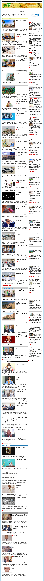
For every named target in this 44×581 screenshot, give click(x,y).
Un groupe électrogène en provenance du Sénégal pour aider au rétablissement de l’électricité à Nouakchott (21, 193)
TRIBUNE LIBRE (32, 117)
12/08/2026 (17, 419)
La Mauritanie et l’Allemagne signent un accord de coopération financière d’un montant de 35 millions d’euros (21, 259)
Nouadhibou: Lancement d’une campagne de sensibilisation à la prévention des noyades (21, 273)
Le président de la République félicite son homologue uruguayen (21, 324)
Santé (30, 229)
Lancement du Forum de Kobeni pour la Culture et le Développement (35, 218)
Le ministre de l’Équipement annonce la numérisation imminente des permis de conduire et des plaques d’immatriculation (35, 95)
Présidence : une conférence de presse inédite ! (35, 45)
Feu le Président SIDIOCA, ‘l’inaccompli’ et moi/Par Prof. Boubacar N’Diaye (18, 557)
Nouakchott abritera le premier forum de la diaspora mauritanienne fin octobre (21, 313)
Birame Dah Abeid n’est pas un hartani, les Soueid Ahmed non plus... (21, 498)
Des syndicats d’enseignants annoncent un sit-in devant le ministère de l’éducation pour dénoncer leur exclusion (34, 279)
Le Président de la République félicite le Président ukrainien (21, 347)
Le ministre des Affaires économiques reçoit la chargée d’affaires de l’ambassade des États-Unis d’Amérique (35, 272)
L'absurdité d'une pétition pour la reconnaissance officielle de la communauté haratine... (21, 447)
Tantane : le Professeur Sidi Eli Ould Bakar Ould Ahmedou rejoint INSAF (34, 63)
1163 (10, 359)
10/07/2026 (17, 473)
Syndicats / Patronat (32, 276)
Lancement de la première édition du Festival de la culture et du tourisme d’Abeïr (35, 224)
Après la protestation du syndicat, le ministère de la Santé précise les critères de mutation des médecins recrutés (35, 242)
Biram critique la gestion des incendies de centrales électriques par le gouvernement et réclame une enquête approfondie (21, 364)
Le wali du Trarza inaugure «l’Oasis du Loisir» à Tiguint (21, 246)
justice (30, 186)
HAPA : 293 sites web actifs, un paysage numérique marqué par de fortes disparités (35, 347)
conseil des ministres (32, 202)
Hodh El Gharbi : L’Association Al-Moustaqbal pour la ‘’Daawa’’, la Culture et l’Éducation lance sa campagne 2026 (35, 174)
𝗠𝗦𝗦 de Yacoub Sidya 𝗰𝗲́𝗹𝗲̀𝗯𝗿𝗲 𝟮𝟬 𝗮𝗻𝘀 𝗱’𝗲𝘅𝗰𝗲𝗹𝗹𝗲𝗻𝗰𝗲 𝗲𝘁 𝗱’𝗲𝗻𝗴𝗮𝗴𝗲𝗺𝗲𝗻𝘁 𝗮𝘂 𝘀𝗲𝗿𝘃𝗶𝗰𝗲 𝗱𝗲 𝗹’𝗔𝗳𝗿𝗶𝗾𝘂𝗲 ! (21, 486)
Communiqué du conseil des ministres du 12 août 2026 (34, 204)
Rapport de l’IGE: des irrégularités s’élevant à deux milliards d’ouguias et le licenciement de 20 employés (35, 200)
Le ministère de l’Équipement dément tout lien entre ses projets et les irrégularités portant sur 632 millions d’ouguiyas (35, 198)
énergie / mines (31, 134)
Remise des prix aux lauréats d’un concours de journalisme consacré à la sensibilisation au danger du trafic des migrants (35, 356)
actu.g (30, 310)
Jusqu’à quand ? (15, 535)
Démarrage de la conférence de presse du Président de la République (34, 355)
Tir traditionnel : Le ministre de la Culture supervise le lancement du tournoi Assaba (34, 258)
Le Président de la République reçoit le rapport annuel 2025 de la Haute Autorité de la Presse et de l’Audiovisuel (35, 353)
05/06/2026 (17, 487)
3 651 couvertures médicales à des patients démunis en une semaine (35, 245)
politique (30, 52)
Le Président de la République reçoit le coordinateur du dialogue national (21, 60)
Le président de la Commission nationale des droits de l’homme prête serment (35, 169)
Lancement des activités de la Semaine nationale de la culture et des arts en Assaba (34, 227)
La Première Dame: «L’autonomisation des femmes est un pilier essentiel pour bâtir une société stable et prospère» (34, 342)
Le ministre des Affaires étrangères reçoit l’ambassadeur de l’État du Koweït (21, 290)
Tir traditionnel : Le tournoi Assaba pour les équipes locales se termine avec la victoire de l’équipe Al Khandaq (35, 255)
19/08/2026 (17, 379)
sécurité (30, 82)
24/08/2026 (18, 155)
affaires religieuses (32, 171)
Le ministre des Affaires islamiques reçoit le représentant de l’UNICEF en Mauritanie (35, 184)
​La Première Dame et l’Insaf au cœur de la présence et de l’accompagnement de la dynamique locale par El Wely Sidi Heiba (19, 515)
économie (30, 260)
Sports (18, 86)
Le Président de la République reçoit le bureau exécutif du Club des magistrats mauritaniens (21, 47)
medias (30, 344)
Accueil (4, 1)
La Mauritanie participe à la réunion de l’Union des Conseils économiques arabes (35, 273)
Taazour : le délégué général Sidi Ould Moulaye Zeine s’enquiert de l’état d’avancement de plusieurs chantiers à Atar (35, 25)
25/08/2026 (20, 36)
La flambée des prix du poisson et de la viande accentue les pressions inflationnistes (35, 306)
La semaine (31, 312)
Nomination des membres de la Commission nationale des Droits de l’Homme (21, 20)
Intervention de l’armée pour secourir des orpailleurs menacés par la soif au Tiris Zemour (35, 91)
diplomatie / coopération (33, 67)
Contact (15, 1)
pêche (30, 292)
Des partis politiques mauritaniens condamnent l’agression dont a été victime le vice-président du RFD (35, 62)
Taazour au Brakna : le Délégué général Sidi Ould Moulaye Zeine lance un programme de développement (35, 33)
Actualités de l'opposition (33, 98)
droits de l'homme (32, 154)
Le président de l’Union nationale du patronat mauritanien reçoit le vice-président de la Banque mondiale (35, 287)
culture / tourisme (32, 215)
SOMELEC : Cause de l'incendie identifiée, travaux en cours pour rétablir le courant (21, 220)
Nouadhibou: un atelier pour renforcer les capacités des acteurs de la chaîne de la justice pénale (21, 233)
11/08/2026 (17, 430)
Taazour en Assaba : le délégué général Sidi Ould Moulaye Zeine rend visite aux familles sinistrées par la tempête (35, 32)
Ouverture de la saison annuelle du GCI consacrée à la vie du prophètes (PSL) (34, 181)
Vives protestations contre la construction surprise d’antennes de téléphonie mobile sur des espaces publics (35, 244)
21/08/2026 (13, 568)
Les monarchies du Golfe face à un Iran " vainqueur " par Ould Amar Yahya (18, 546)
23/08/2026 (17, 348)
